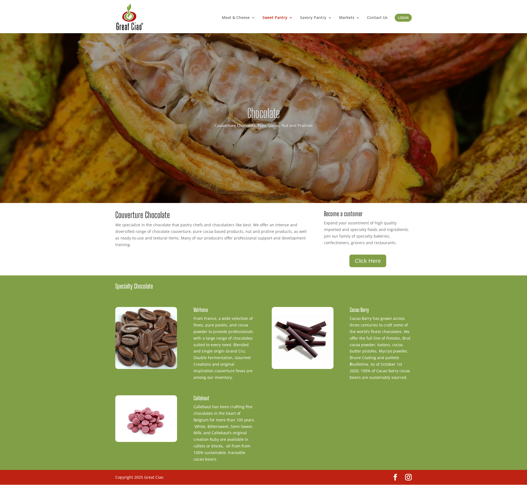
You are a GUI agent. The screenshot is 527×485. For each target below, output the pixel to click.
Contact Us (377, 18)
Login (403, 17)
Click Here (368, 260)
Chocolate (263, 113)
